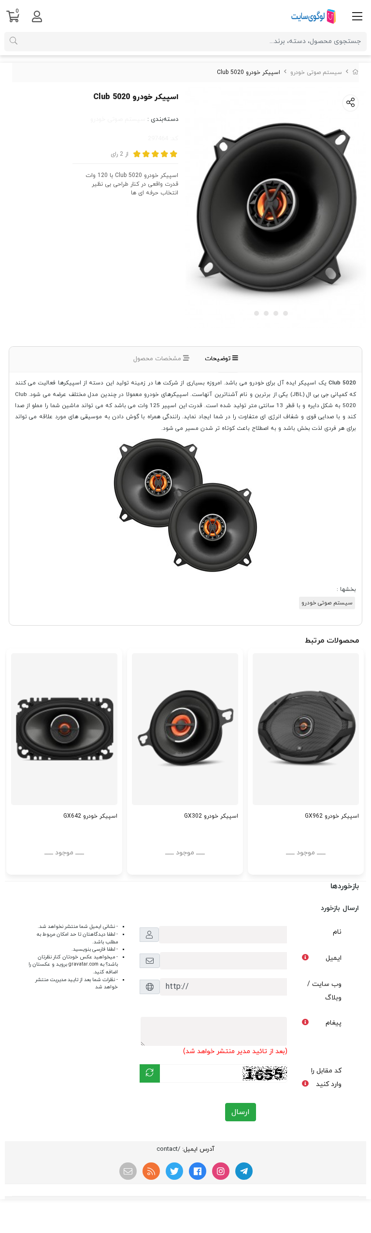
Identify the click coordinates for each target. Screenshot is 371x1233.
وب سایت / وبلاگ (324, 991)
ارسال (240, 1112)
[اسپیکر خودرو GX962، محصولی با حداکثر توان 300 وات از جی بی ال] (306, 729)
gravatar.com (84, 964)
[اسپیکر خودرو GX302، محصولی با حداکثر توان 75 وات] (185, 729)
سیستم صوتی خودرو (316, 72)
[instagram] (220, 1171)
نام (337, 932)
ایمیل (334, 958)
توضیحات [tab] (218, 358)
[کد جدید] (150, 1073)
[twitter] (174, 1171)
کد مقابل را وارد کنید (326, 1077)
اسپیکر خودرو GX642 (90, 816)
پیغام (334, 1023)
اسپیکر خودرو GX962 (332, 816)
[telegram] (244, 1171)
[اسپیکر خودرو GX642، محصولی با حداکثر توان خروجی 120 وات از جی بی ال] (64, 729)
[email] (128, 1171)
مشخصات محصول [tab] (158, 358)
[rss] (151, 1171)
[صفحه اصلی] (355, 72)
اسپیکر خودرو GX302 (211, 816)
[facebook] (197, 1171)
